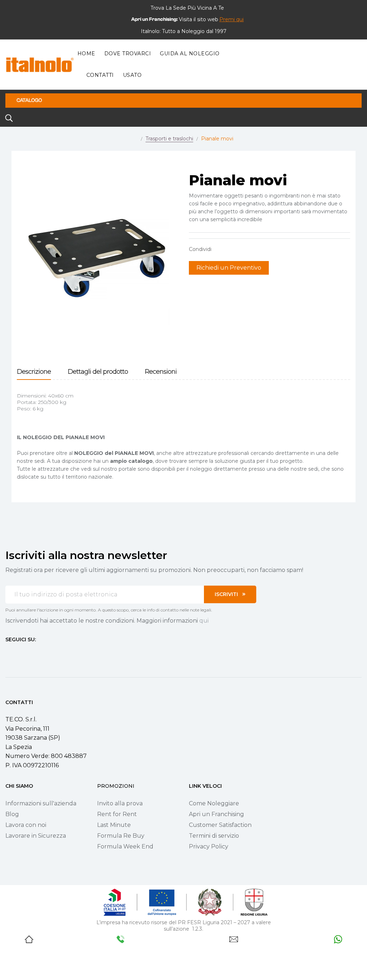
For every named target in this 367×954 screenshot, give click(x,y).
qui (204, 620)
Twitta (231, 249)
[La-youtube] (34, 653)
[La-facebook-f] (8, 653)
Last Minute (114, 825)
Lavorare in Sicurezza (35, 835)
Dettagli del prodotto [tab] (98, 372)
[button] (231, 19)
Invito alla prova (120, 803)
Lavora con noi (25, 825)
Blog (12, 814)
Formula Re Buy (120, 835)
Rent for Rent (117, 814)
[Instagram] (21, 653)
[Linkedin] (47, 653)
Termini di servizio (214, 835)
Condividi (220, 249)
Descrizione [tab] (34, 372)
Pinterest (242, 249)
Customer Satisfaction (220, 825)
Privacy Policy (208, 846)
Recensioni (161, 372)
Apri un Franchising (216, 814)
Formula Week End (125, 846)
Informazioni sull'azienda (40, 803)
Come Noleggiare (214, 803)
